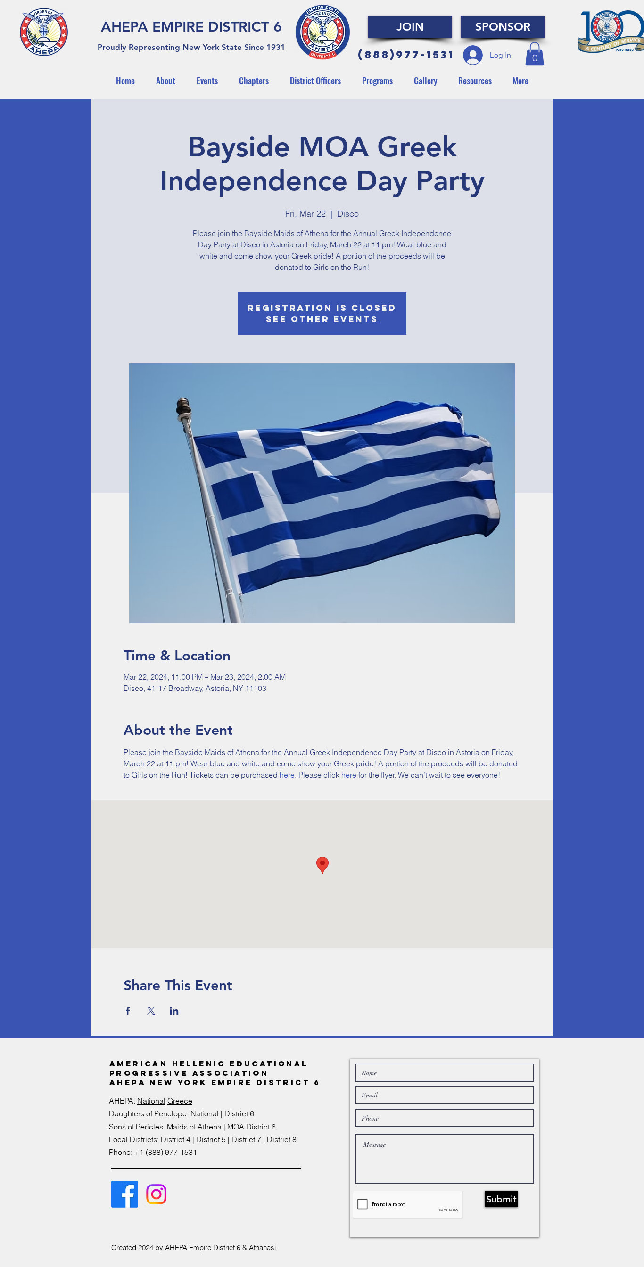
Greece (179, 1100)
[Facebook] (124, 1194)
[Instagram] (156, 1194)
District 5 (211, 1139)
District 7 (246, 1139)
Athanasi (262, 1247)
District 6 (239, 1113)
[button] (535, 53)
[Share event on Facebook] (128, 1011)
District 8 (282, 1139)
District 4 (175, 1139)
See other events (322, 319)
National (151, 1100)
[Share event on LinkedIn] (174, 1011)
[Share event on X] (151, 1011)
